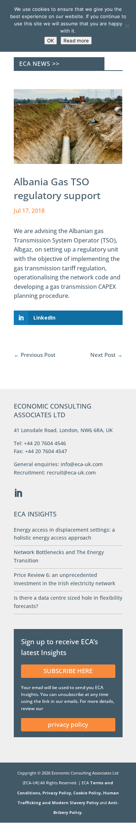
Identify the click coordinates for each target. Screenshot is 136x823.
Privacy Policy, (57, 792)
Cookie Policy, (88, 792)
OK (50, 40)
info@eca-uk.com (82, 464)
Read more (76, 40)
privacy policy (68, 724)
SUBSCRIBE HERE (68, 671)
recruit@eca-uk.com (71, 472)
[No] (127, 26)
